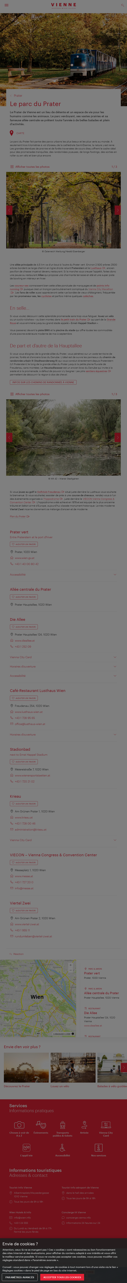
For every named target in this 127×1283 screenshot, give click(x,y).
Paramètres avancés (19, 1277)
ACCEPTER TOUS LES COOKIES (62, 1277)
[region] (63, 1260)
